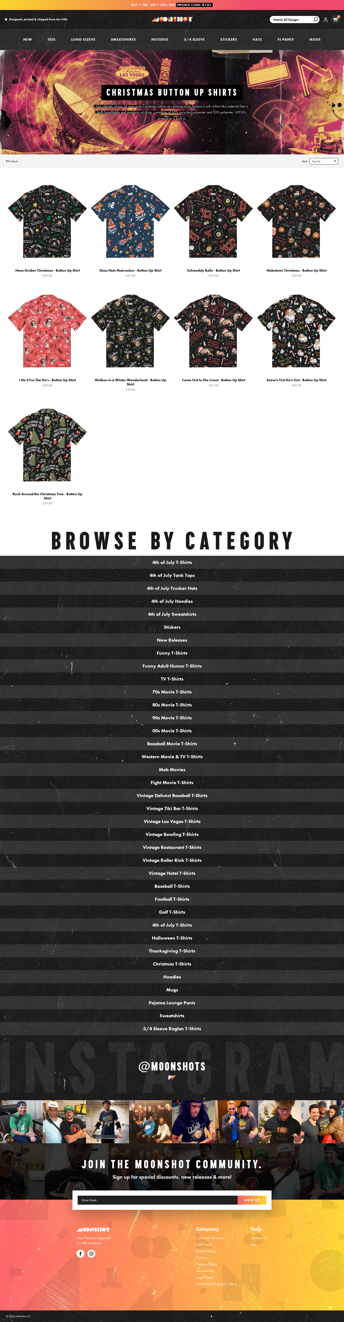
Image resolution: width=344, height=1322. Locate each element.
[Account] (326, 23)
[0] (335, 19)
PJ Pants (286, 39)
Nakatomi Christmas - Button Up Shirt (296, 273)
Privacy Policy (206, 1264)
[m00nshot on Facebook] (80, 1253)
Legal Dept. (205, 1277)
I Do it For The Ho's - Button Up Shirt (47, 382)
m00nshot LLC (23, 1316)
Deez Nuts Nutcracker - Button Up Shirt (130, 273)
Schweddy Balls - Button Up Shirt (213, 273)
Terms (200, 1257)
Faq (254, 1244)
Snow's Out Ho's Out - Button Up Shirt (296, 382)
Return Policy (206, 1250)
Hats (257, 39)
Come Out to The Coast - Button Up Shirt (213, 382)
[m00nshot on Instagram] (21, 1121)
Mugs (315, 39)
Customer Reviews (210, 1237)
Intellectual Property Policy (216, 1283)
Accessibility (205, 1270)
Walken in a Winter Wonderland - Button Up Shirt (130, 384)
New (27, 39)
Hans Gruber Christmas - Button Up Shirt (47, 273)
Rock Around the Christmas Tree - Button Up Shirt (47, 498)
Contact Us (259, 1237)
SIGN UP (252, 1200)
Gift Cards (204, 1244)
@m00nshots (172, 1066)
